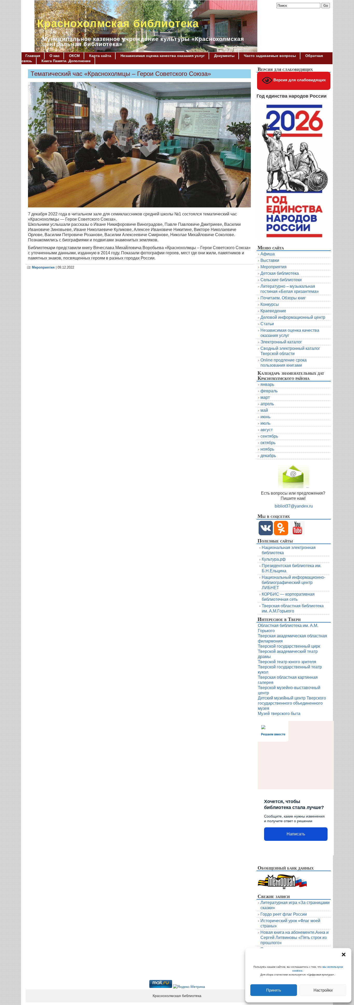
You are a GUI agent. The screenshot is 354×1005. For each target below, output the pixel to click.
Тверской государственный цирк (289, 646)
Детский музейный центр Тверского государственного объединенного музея (292, 703)
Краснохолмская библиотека (118, 23)
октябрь (267, 442)
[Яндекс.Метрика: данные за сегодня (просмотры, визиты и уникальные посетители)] (189, 986)
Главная (32, 56)
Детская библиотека (279, 273)
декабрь (268, 455)
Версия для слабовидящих (299, 80)
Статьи (267, 324)
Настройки (323, 990)
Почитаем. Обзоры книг (283, 298)
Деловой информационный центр (292, 317)
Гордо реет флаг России (283, 914)
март (265, 397)
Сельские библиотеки (281, 280)
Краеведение (273, 311)
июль (265, 423)
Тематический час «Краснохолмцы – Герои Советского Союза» (121, 73)
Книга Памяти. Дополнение (66, 61)
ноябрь (267, 449)
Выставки (269, 260)
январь (267, 384)
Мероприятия (43, 267)
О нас (54, 56)
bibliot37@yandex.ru (294, 506)
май (264, 410)
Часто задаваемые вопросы (270, 56)
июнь (265, 417)
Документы (224, 56)
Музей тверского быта (279, 713)
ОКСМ (74, 56)
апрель (267, 404)
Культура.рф (274, 559)
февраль (269, 391)
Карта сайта (100, 56)
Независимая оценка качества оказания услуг (163, 56)
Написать (296, 834)
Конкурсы (269, 304)
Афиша (267, 254)
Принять (273, 990)
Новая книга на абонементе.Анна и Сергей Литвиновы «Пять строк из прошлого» (294, 937)
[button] (343, 954)
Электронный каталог (281, 342)
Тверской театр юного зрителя (287, 662)
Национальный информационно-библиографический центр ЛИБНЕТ (293, 582)
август (266, 430)
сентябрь (269, 436)
